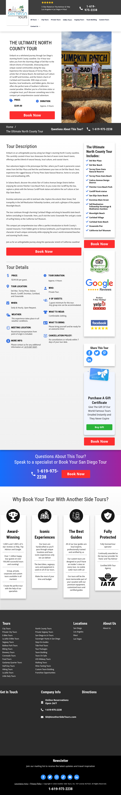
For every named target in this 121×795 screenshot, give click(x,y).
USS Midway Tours (43, 659)
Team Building (91, 20)
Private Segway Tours (44, 632)
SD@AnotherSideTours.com (60, 717)
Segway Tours (79, 20)
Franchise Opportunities (45, 673)
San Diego (77, 628)
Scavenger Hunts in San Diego (47, 639)
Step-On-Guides (41, 642)
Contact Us (34, 26)
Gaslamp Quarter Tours (12, 662)
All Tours (33, 20)
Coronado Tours (9, 656)
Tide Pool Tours (41, 645)
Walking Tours (41, 662)
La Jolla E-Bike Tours (10, 639)
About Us (107, 628)
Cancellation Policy (21, 784)
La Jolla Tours (7, 673)
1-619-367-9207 (30, 347)
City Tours (45, 20)
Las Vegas (57, 9)
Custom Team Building (44, 669)
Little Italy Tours (9, 676)
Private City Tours (9, 632)
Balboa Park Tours (9, 645)
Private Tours (56, 20)
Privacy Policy (36, 784)
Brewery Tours (8, 652)
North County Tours (43, 628)
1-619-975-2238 (102, 129)
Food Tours (6, 659)
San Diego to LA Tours (44, 635)
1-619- (53, 789)
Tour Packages (41, 649)
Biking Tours (7, 649)
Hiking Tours (7, 669)
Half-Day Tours (8, 666)
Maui (65, 9)
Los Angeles (46, 9)
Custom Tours (104, 20)
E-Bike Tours (7, 635)
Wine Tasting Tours (43, 666)
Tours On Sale (41, 656)
